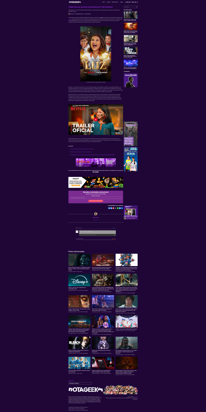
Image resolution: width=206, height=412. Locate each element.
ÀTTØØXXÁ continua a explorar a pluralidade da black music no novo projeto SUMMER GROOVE (93, 154)
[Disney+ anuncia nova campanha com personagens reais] (79, 280)
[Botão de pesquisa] (136, 7)
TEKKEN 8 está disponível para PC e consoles (81, 151)
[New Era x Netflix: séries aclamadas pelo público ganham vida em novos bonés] (103, 363)
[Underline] (83, 235)
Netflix (69, 19)
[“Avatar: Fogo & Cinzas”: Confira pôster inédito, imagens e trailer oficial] (79, 301)
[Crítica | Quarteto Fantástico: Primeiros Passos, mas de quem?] (79, 363)
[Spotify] (135, 2)
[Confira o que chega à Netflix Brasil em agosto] (127, 321)
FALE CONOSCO (71, 408)
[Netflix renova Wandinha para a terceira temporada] (103, 343)
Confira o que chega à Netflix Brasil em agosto (126, 329)
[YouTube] (129, 2)
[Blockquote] (89, 235)
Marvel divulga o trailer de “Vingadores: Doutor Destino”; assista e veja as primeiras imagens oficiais (79, 269)
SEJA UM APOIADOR (80, 408)
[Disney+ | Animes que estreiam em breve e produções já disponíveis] (79, 343)
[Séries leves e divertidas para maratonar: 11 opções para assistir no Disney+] (103, 301)
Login (114, 227)
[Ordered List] (86, 235)
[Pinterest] (137, 2)
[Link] (92, 235)
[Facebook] (109, 208)
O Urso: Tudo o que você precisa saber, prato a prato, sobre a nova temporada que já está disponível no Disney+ (126, 310)
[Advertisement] (131, 104)
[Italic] (82, 235)
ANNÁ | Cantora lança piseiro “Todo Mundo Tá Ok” (82, 149)
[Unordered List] (88, 235)
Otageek (136, 396)
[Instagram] (132, 2)
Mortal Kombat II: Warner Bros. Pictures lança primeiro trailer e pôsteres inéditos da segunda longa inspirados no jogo (126, 372)
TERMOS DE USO (72, 410)
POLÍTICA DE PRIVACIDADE (82, 410)
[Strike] (85, 235)
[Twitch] (130, 2)
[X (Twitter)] (127, 2)
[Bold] (80, 235)
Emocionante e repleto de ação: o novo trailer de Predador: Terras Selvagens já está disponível (126, 352)
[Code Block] (91, 235)
